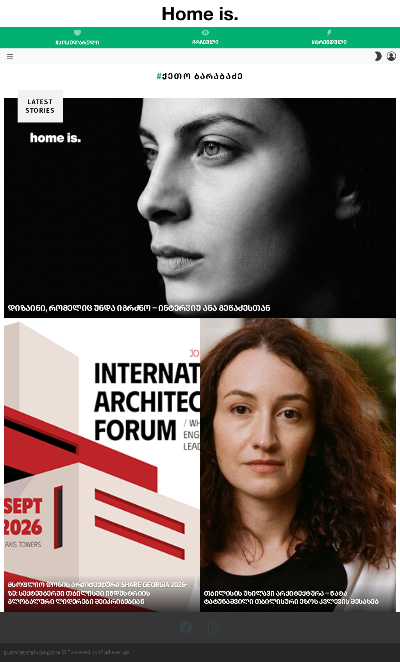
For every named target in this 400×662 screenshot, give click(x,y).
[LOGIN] (391, 56)
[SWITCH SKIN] (378, 56)
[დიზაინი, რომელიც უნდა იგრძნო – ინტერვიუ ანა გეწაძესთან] (200, 208)
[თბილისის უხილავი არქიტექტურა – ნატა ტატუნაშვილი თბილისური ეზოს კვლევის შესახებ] (298, 465)
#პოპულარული (77, 42)
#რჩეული (205, 42)
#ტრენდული (329, 42)
